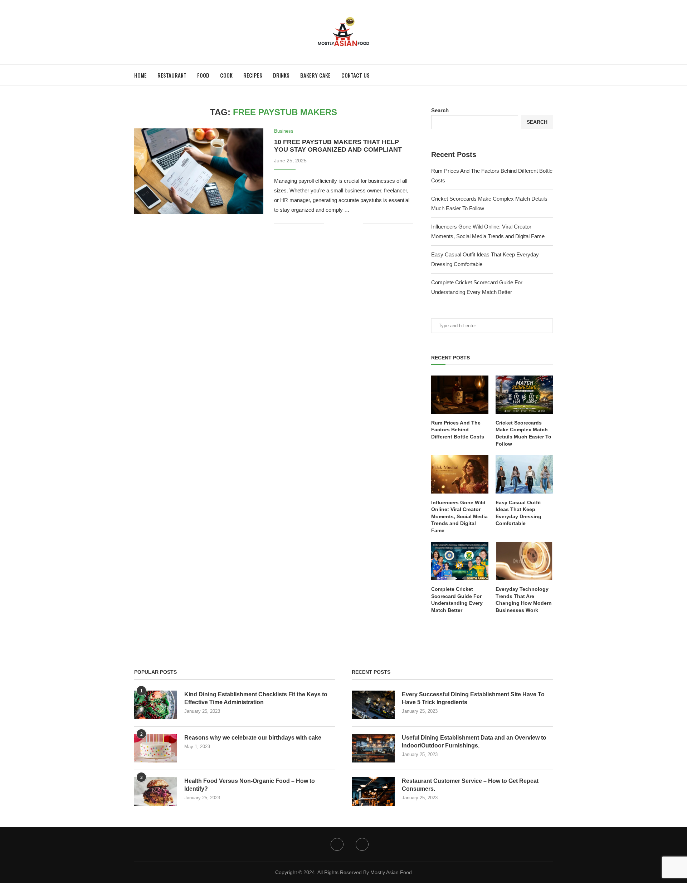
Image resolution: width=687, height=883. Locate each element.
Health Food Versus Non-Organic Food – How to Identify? (249, 785)
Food (203, 75)
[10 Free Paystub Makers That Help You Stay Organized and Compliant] (198, 171)
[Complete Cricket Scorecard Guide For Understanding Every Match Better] (459, 561)
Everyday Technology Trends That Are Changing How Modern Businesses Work (524, 599)
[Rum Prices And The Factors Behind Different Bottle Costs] (459, 395)
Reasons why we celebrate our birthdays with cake (252, 738)
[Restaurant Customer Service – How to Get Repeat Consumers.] (373, 791)
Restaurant (171, 75)
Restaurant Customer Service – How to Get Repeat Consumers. (470, 785)
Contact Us (355, 75)
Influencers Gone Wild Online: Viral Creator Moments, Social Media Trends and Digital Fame (459, 516)
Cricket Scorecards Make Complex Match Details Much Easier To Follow (523, 433)
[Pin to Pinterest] (350, 223)
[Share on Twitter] (342, 223)
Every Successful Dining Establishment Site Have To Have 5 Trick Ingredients (473, 698)
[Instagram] (362, 844)
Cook (226, 75)
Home (140, 75)
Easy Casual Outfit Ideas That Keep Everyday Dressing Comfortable (518, 513)
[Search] (549, 75)
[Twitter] (337, 844)
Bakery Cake (315, 75)
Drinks (281, 75)
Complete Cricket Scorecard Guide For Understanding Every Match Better (457, 599)
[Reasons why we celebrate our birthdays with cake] (155, 748)
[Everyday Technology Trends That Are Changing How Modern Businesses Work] (524, 561)
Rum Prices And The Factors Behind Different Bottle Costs (457, 430)
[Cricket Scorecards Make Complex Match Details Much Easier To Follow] (524, 395)
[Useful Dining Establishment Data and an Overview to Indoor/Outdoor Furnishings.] (373, 748)
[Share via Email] (357, 223)
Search (440, 110)
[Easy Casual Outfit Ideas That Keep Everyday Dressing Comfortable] (524, 474)
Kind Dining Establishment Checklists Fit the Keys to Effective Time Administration (255, 698)
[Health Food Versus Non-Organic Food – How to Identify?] (155, 791)
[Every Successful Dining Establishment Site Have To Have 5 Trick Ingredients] (373, 705)
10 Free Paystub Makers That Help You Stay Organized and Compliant (338, 145)
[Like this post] (330, 223)
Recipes (252, 75)
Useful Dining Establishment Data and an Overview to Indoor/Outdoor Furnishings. (474, 742)
